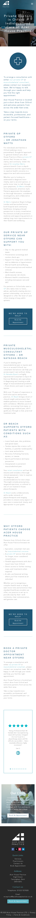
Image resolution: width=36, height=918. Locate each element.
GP (5, 289)
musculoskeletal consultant (16, 82)
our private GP (16, 80)
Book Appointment (18, 866)
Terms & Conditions (22, 915)
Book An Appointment (18, 321)
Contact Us (18, 863)
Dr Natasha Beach (11, 374)
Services (18, 859)
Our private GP (16, 232)
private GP (27, 157)
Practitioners (18, 861)
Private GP (12, 133)
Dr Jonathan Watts (17, 164)
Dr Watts (20, 186)
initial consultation (15, 470)
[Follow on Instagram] (19, 849)
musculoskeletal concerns (18, 551)
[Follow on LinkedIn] (23, 849)
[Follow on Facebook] (13, 849)
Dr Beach (15, 397)
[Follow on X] (16, 849)
